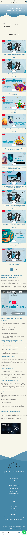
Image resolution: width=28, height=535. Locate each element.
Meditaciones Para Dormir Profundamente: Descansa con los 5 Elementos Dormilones (14, 187)
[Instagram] (14, 14)
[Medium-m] (20, 14)
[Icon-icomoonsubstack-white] (21, 14)
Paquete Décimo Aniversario (14, 93)
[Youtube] (10, 14)
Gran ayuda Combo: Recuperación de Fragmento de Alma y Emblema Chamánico (14, 263)
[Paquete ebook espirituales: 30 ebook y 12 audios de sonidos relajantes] (14, 236)
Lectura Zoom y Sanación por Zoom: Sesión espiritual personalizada (14, 225)
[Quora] (18, 14)
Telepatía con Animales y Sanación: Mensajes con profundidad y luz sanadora (14, 148)
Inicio (4, 23)
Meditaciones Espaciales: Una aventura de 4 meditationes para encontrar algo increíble (14, 168)
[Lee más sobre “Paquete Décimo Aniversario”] (13, 90)
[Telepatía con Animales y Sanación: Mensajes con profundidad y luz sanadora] (14, 140)
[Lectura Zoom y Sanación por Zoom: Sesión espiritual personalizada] (14, 217)
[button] (13, 52)
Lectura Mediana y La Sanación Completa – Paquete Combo (14, 74)
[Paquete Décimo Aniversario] (14, 85)
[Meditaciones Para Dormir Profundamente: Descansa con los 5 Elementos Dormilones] (14, 178)
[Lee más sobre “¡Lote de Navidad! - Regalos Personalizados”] (13, 108)
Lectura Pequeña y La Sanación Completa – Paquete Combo (14, 55)
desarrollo (11, 349)
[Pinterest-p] (16, 14)
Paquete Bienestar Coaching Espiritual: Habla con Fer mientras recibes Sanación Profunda (14, 206)
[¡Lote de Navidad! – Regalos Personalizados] (14, 103)
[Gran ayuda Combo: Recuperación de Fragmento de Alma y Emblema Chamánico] (14, 255)
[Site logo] (14, 1)
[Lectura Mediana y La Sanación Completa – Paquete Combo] (14, 66)
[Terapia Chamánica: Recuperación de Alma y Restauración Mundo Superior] (14, 121)
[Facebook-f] (6, 14)
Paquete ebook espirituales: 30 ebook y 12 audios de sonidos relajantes (14, 244)
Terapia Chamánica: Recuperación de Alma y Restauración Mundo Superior (14, 129)
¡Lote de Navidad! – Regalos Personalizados (14, 110)
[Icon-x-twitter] (8, 14)
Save (4, 40)
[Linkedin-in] (12, 14)
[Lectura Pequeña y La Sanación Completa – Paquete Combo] (14, 47)
